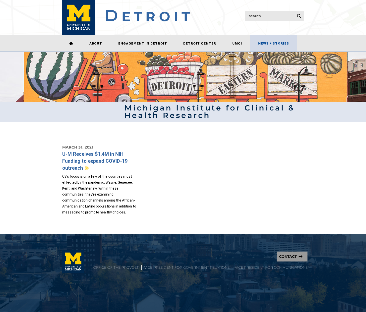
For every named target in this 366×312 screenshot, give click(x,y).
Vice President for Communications (271, 267)
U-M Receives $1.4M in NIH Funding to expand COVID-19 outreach (94, 161)
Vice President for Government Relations (187, 267)
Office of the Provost (116, 267)
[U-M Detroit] (126, 17)
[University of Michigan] (73, 261)
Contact (288, 256)
